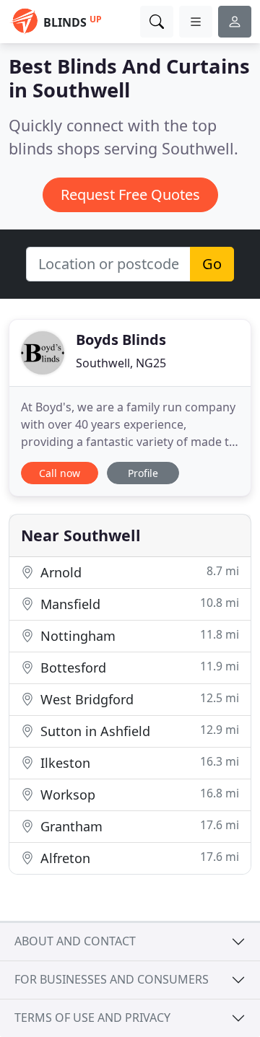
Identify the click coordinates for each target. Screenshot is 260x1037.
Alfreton (138, 858)
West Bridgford (138, 699)
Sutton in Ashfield (138, 731)
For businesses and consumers (111, 979)
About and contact (75, 941)
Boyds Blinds (121, 339)
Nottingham (138, 635)
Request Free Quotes (130, 194)
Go (212, 264)
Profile (143, 473)
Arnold (138, 572)
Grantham (138, 826)
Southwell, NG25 (121, 363)
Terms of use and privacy (92, 1017)
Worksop (138, 794)
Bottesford (138, 667)
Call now (59, 473)
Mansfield (138, 604)
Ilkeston (138, 762)
